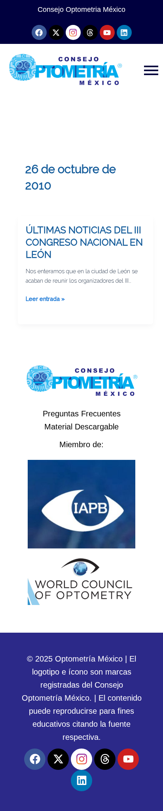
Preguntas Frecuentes (82, 413)
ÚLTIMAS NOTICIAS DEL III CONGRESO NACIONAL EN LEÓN (84, 242)
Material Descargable (81, 426)
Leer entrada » (45, 298)
